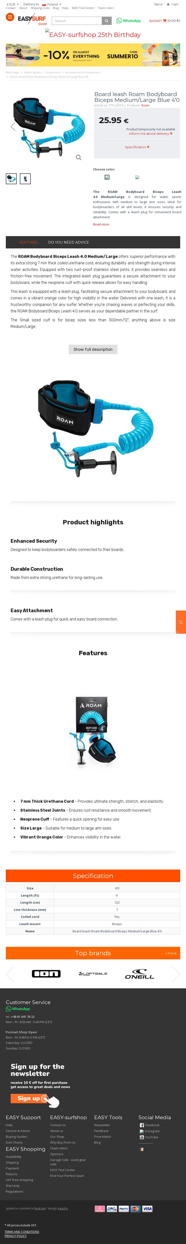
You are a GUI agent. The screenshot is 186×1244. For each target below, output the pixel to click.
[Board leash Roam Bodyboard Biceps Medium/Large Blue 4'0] (47, 127)
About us (56, 1131)
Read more (101, 224)
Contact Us (58, 1125)
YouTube (151, 1137)
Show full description (93, 349)
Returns (11, 1174)
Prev (11, 127)
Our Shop (57, 1136)
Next (84, 127)
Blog (56, 8)
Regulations (14, 1191)
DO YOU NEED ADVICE (68, 242)
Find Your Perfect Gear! (67, 1176)
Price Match (102, 1136)
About (23, 8)
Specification (135, 147)
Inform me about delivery (149, 133)
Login (174, 4)
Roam (145, 105)
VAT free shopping (19, 1180)
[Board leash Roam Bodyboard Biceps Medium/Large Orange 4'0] (137, 177)
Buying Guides (16, 1136)
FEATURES (28, 242)
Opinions (56, 1154)
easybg (63, 1208)
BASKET (156, 21)
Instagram (152, 1131)
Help (65, 8)
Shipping (12, 1162)
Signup (158, 4)
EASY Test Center (83, 8)
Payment (12, 1168)
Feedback (101, 1131)
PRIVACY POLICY (16, 1236)
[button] (181, 622)
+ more (171, 953)
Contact (11, 8)
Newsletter (102, 1125)
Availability (14, 1156)
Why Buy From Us (63, 1142)
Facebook (152, 1125)
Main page (12, 72)
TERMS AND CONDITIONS (22, 1232)
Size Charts (14, 1142)
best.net (40, 1208)
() (174, 20)
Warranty (13, 1185)
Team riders (106, 8)
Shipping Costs (40, 8)
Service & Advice (18, 1131)
